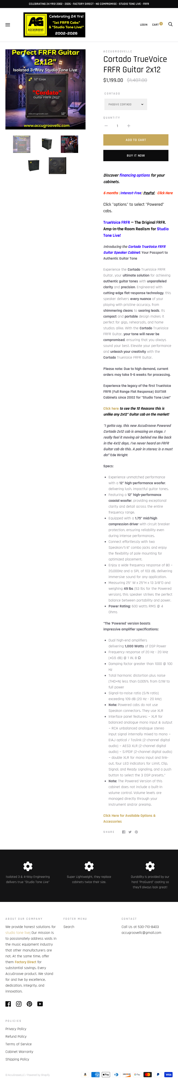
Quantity (111, 118)
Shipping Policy (17, 1059)
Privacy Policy (15, 1028)
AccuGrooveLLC (117, 51)
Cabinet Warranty (19, 1051)
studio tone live (17, 932)
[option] (45, 89)
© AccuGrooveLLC (15, 1075)
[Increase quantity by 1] (129, 126)
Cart (157, 25)
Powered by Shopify (38, 1075)
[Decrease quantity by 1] (106, 126)
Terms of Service (18, 1044)
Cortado (112, 94)
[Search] (170, 25)
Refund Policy (15, 1036)
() (122, 193)
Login (143, 25)
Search (68, 926)
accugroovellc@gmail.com (141, 932)
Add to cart (136, 140)
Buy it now (136, 155)
